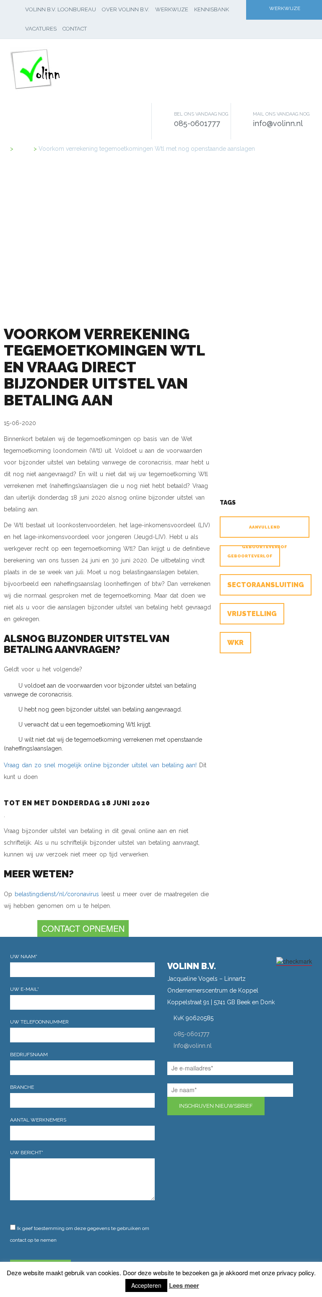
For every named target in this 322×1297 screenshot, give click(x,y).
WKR (235, 643)
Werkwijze (171, 9)
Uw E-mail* (24, 989)
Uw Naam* (23, 956)
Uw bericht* (26, 1152)
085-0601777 (191, 1034)
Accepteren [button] (146, 1285)
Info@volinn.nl (193, 1045)
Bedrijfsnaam (29, 1054)
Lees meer (184, 1285)
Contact (74, 29)
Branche (22, 1087)
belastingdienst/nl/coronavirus (57, 894)
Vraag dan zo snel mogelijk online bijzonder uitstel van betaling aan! (100, 765)
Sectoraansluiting (265, 585)
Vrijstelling (252, 614)
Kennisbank (211, 9)
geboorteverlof (250, 556)
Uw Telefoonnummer (39, 1022)
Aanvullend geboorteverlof (264, 531)
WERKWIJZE (284, 8)
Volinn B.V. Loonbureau (60, 9)
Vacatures (41, 29)
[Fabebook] (183, 1134)
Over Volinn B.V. (125, 9)
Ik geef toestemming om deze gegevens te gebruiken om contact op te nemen (79, 1234)
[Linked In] (170, 1134)
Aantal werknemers (38, 1120)
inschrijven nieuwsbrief (216, 1106)
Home (23, 148)
